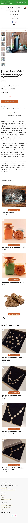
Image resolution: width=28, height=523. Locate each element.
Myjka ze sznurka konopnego (10, 317)
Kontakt (3, 1)
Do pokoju (18, 30)
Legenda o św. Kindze (8, 212)
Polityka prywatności (5, 507)
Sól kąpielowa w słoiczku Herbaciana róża (13, 247)
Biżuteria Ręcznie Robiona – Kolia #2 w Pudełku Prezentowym (12, 432)
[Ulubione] (14, 25)
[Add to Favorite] (10, 96)
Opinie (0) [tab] (16, 112)
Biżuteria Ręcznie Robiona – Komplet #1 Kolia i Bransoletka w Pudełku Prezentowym (13, 359)
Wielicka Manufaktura (14, 8)
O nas (7, 1)
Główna (2, 30)
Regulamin (3, 509)
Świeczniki (24, 30)
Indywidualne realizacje (6, 3)
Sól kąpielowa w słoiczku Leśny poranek (13, 282)
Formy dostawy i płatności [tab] (14, 115)
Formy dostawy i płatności (7, 505)
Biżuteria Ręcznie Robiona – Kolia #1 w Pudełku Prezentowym (12, 468)
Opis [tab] (10, 112)
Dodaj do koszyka (9, 101)
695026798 (15, 14)
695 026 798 (4, 488)
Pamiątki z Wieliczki (10, 30)
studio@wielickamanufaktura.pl (8, 489)
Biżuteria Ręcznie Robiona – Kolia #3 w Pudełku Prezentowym (12, 396)
